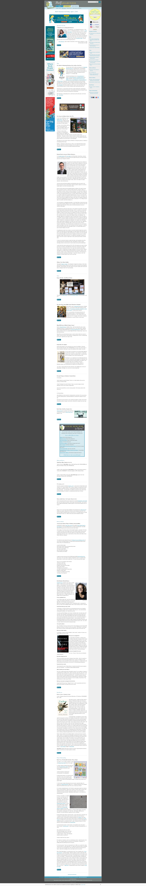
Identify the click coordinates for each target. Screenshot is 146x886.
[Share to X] (93, 97)
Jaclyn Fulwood (63, 746)
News (90, 37)
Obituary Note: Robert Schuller (94, 47)
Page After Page (77, 306)
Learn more (83, 884)
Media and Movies (92, 67)
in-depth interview (62, 156)
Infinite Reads (71, 746)
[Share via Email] (89, 97)
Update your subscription (83, 877)
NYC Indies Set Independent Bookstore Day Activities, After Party (94, 40)
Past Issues (64, 8)
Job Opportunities (85, 880)
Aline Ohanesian (61, 41)
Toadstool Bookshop (64, 784)
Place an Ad (69, 8)
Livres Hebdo (68, 156)
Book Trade (75, 6)
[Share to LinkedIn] (94, 97)
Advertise (63, 880)
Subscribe (81, 880)
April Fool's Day (65, 826)
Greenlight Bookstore (80, 77)
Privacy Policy (90, 880)
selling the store (59, 120)
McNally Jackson (69, 79)
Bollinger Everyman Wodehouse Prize (78, 540)
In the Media (77, 880)
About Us (57, 880)
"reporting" (80, 817)
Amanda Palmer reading (64, 766)
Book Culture (60, 81)
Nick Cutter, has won (69, 525)
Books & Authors (92, 77)
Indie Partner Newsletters (77, 8)
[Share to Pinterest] (96, 97)
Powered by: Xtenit (73, 882)
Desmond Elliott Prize (81, 556)
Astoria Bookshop (80, 76)
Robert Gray (66, 865)
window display (64, 295)
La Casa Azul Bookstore (82, 79)
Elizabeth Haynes (60, 582)
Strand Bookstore (75, 79)
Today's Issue (58, 8)
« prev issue (70, 874)
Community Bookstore (72, 77)
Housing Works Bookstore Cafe (79, 78)
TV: (93, 72)
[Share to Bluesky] (98, 97)
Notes (90, 50)
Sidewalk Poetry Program (61, 803)
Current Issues (73, 880)
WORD (67, 78)
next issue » (74, 874)
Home (59, 6)
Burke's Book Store (69, 412)
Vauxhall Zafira (72, 822)
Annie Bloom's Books (74, 295)
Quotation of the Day (93, 31)
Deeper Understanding (93, 90)
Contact (60, 880)
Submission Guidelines (68, 880)
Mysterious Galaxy (79, 38)
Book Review (91, 84)
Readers (67, 6)
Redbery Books (59, 119)
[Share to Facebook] (91, 97)
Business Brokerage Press (75, 329)
